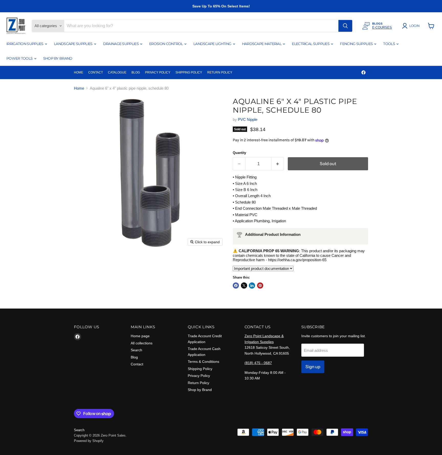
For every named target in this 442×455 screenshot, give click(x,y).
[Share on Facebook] (236, 285)
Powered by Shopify (89, 441)
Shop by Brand (200, 390)
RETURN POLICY (219, 72)
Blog (134, 357)
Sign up (312, 366)
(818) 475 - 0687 (258, 363)
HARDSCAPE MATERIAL (262, 43)
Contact (137, 364)
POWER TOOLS (20, 58)
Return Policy (198, 383)
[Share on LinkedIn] (252, 285)
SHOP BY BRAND (57, 58)
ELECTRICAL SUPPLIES (311, 43)
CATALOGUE (117, 72)
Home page (140, 336)
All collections (141, 343)
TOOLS (389, 43)
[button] (412, 26)
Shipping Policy (200, 369)
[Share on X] (244, 285)
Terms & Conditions (203, 361)
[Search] (345, 26)
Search (136, 350)
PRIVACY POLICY (157, 72)
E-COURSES (382, 27)
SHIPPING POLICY (188, 72)
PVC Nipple (247, 119)
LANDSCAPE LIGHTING (212, 43)
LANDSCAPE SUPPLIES (73, 43)
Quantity (239, 153)
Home (79, 88)
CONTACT (95, 72)
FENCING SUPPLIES (356, 43)
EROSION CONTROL (166, 43)
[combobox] (201, 26)
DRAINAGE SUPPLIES (121, 43)
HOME (78, 72)
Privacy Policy (199, 376)
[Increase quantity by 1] (278, 163)
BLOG (135, 72)
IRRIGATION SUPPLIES (25, 43)
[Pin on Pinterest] (260, 285)
